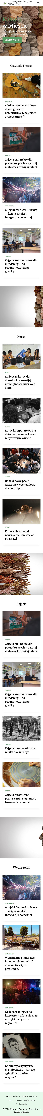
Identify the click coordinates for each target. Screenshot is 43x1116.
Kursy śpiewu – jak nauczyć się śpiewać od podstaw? (19, 535)
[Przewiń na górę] (38, 1113)
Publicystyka (21, 1104)
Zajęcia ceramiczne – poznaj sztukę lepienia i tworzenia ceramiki (20, 798)
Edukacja (8, 101)
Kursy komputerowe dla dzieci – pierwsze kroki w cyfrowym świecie (20, 434)
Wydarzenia (9, 206)
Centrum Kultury (29, 1096)
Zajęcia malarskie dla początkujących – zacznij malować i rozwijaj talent (21, 163)
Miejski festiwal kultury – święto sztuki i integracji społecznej (21, 213)
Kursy (7, 372)
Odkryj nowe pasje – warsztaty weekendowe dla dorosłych (20, 484)
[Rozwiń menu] (38, 3)
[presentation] (21, 85)
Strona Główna (13, 1096)
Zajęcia (8, 155)
